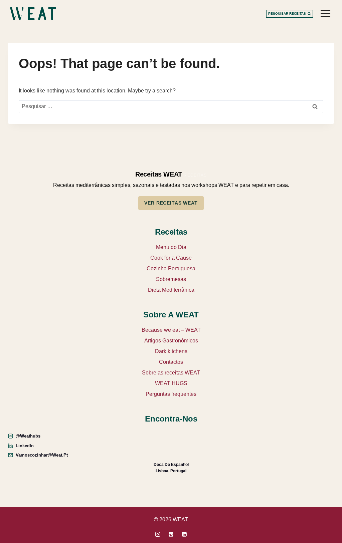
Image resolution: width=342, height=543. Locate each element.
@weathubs (28, 436)
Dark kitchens (171, 351)
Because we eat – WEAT (171, 330)
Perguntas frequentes (171, 394)
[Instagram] (157, 534)
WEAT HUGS (171, 383)
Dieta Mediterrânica (171, 290)
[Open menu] (325, 13)
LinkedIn (25, 445)
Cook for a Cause (171, 258)
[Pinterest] (171, 534)
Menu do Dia (171, 247)
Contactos (171, 362)
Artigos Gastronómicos (171, 340)
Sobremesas (171, 279)
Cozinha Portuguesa (171, 268)
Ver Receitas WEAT (170, 203)
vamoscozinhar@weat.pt (42, 455)
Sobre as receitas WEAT (171, 372)
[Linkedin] (184, 534)
